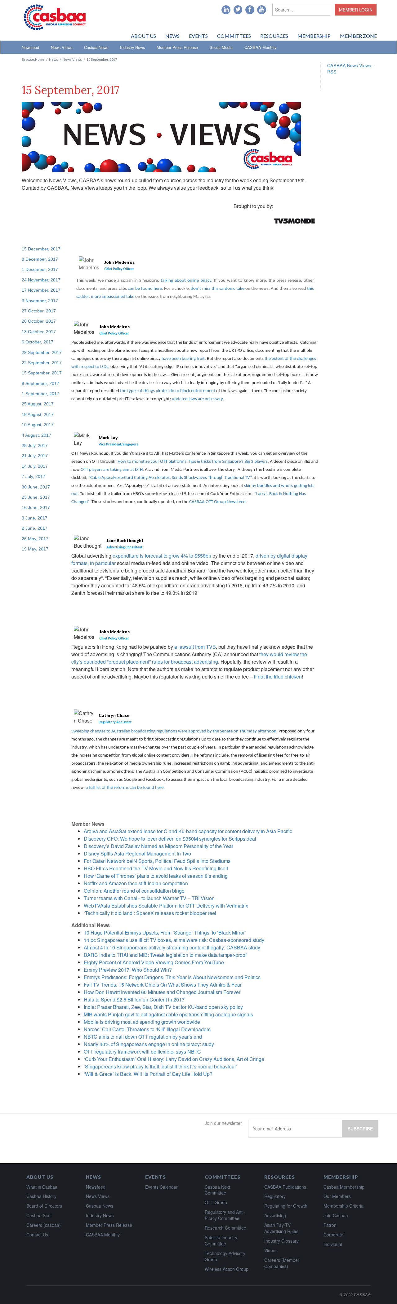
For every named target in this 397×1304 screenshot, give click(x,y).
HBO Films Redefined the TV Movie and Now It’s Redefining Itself (156, 868)
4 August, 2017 (36, 435)
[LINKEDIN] (226, 10)
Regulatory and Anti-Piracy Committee (225, 1215)
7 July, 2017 (33, 476)
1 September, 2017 (40, 393)
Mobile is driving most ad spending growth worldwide (142, 1021)
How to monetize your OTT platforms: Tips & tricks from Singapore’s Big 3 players (193, 461)
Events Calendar (161, 1187)
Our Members (337, 1196)
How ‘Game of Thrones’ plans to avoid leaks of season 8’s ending (156, 875)
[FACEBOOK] (250, 10)
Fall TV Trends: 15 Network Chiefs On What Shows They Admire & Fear (163, 984)
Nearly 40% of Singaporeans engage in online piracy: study (149, 1044)
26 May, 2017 (35, 538)
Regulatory (275, 1196)
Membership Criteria (343, 1206)
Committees (234, 36)
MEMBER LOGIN (355, 10)
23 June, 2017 (36, 497)
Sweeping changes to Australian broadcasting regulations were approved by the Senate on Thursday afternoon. (174, 731)
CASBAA (362, 1294)
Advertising (275, 1215)
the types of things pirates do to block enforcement (167, 391)
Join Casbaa (335, 1215)
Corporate (333, 1234)
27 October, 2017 (39, 310)
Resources (274, 36)
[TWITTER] (238, 10)
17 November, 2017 (41, 290)
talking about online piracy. (187, 280)
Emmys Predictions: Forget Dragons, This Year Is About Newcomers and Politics (172, 977)
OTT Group (216, 1202)
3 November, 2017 (40, 300)
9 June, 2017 (34, 517)
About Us (143, 36)
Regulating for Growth (285, 1206)
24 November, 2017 (41, 279)
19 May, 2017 (35, 548)
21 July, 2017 (35, 455)
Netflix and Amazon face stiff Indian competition (136, 883)
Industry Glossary (281, 1241)
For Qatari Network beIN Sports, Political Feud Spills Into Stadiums (157, 860)
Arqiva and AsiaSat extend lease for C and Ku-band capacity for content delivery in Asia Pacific (188, 831)
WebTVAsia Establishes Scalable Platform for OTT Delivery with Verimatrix (166, 905)
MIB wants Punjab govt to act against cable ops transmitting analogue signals (168, 1014)
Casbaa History (41, 1196)
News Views (61, 47)
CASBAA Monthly (260, 47)
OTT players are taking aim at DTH (111, 469)
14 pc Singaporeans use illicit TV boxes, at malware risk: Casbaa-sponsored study (174, 940)
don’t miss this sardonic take (217, 288)
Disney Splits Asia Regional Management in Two (137, 853)
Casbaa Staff (38, 1215)
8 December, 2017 (40, 259)
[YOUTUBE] (261, 10)
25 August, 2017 (38, 403)
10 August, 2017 (38, 424)
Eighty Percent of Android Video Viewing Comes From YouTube (154, 962)
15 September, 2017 (42, 372)
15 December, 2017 (41, 248)
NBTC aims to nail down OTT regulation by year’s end (143, 1036)
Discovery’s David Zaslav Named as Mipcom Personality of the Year (158, 846)
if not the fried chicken (278, 676)
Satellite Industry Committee (221, 1240)
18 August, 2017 (38, 414)
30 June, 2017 (36, 486)
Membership (314, 36)
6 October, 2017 (37, 341)
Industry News (132, 47)
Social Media (221, 47)
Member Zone (358, 36)
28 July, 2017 (35, 445)
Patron (330, 1225)
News (172, 36)
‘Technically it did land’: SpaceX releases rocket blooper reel (150, 913)
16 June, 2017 (36, 507)
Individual (332, 1244)
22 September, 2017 (42, 362)
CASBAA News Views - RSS (350, 68)
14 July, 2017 (35, 466)
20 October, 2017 (39, 321)
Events (198, 36)
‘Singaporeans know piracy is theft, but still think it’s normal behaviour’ (160, 1066)
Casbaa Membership (343, 1187)
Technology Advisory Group (225, 1256)
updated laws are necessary (197, 399)
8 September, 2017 (40, 383)
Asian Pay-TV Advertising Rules (281, 1228)
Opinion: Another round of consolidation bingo (134, 890)
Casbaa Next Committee (217, 1190)
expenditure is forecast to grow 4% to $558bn (162, 555)
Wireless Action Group (226, 1269)
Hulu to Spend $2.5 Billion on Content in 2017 (134, 999)
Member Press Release (177, 47)
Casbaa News (96, 47)
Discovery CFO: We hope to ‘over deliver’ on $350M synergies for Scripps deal (170, 838)
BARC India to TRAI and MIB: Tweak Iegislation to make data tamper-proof (165, 954)
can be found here (145, 288)
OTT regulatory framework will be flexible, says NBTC (142, 1051)
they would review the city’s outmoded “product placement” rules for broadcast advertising (189, 658)
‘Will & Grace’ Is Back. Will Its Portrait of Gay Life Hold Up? (148, 1073)
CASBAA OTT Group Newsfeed (217, 502)
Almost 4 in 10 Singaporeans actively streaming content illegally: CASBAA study (172, 947)
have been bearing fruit (183, 358)
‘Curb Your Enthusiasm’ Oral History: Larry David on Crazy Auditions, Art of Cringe (174, 1059)
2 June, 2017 (34, 528)
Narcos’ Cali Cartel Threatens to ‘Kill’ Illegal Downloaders (147, 1029)
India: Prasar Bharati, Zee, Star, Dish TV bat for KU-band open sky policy (163, 1006)
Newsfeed (30, 47)
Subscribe (360, 1128)
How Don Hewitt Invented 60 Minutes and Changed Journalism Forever (162, 992)
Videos (271, 1250)
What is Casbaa (41, 1187)
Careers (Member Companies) (281, 1263)
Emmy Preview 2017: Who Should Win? (128, 969)
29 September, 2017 (42, 352)
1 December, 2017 (40, 269)
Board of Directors (44, 1206)
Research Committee (225, 1228)
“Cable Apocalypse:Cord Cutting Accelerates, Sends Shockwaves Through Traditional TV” (170, 477)
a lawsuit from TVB (195, 646)
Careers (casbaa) (43, 1225)
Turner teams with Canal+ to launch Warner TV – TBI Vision (149, 898)
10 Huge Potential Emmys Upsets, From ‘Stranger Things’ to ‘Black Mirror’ (165, 932)
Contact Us (37, 1234)
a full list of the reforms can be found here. (125, 787)
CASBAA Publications (285, 1187)
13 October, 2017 (39, 331)
